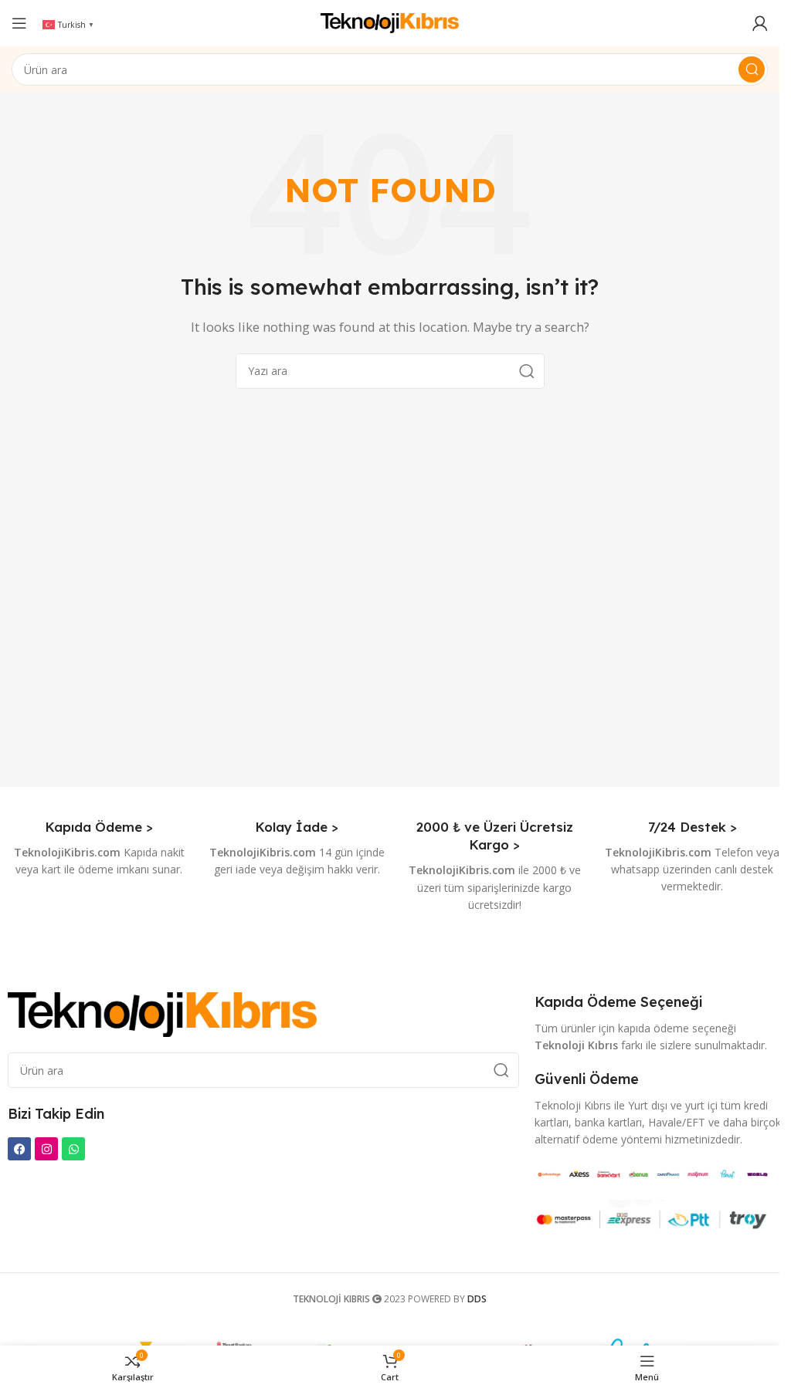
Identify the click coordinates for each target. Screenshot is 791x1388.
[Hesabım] (760, 23)
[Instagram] (46, 1148)
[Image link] (162, 1013)
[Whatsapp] (73, 1148)
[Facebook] (19, 1148)
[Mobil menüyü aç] (19, 23)
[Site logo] (390, 21)
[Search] (751, 69)
